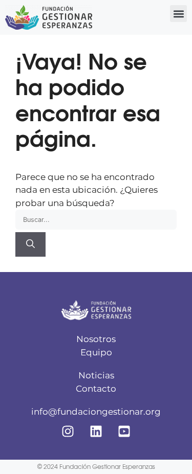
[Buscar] (30, 244)
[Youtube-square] (124, 431)
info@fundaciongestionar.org (96, 412)
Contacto (96, 388)
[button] (178, 13)
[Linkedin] (96, 431)
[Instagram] (68, 431)
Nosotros (96, 339)
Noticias (96, 375)
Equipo (96, 352)
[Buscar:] (96, 220)
